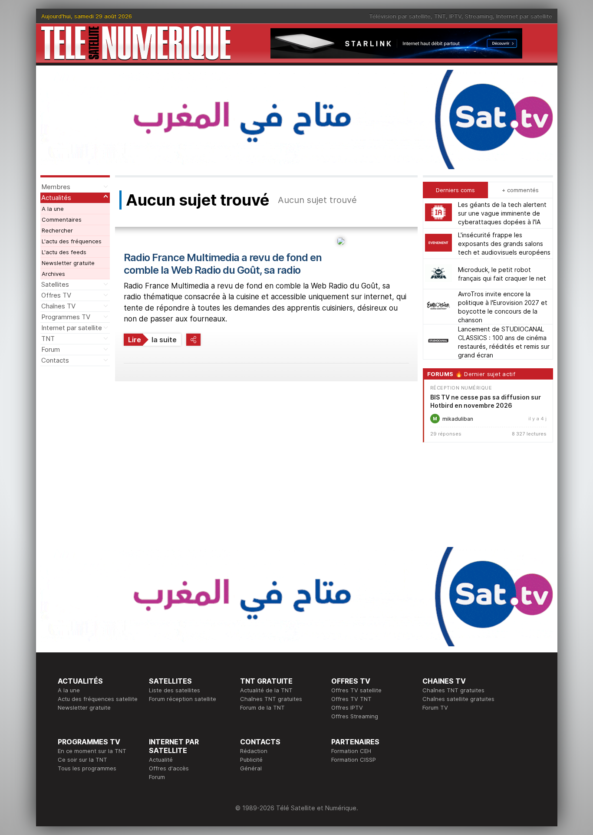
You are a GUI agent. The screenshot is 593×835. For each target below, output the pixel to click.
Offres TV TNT (351, 698)
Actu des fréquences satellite (98, 698)
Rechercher (57, 230)
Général (251, 768)
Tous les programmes (87, 768)
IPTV (455, 16)
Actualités (56, 197)
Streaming (479, 16)
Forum (50, 349)
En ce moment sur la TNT (92, 750)
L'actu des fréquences (72, 241)
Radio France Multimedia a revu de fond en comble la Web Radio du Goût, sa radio (223, 263)
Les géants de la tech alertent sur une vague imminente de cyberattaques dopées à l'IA (502, 213)
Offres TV (56, 295)
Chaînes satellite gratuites (458, 698)
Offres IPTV (347, 707)
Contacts (55, 360)
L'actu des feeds (64, 252)
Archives (53, 273)
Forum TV (435, 707)
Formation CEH (351, 750)
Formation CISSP (353, 759)
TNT (440, 16)
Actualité (161, 759)
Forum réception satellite (182, 698)
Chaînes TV (58, 306)
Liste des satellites (174, 690)
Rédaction (253, 750)
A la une (53, 208)
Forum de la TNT (262, 707)
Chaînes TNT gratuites (271, 698)
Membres (55, 187)
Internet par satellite (524, 16)
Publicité (251, 759)
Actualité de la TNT (266, 690)
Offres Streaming (354, 716)
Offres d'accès (169, 768)
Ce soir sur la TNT (82, 759)
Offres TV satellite (356, 690)
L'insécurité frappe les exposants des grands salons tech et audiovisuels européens (504, 243)
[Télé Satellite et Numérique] (136, 43)
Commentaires (62, 219)
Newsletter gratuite (68, 262)
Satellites (55, 284)
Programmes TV (65, 317)
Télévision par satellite (400, 16)
